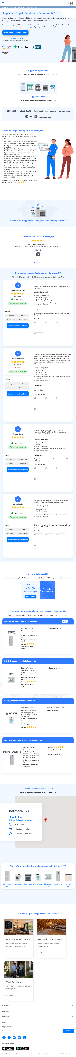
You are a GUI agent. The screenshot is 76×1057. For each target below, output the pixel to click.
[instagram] (24, 1037)
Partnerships (6, 1017)
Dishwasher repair (48, 885)
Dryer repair (17, 884)
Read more (9, 953)
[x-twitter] (9, 1037)
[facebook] (4, 1037)
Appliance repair (32, 7)
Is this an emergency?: (29, 635)
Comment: (25, 631)
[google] (19, 1037)
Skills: (7, 311)
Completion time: (27, 646)
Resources (5, 1011)
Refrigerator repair (7, 885)
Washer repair (38, 884)
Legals (4, 1022)
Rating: (24, 644)
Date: (23, 628)
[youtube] (14, 1037)
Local (11, 7)
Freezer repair (58, 884)
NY (16, 7)
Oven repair (28, 884)
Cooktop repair (69, 885)
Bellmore (22, 7)
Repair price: (54, 628)
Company (5, 1006)
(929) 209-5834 (18, 38)
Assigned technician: (28, 640)
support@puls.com (8, 1044)
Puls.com (5, 7)
